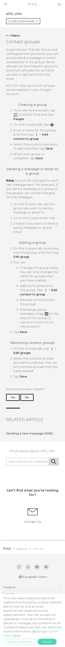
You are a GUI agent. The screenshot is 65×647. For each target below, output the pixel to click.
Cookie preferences (20, 641)
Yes (13, 397)
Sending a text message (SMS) (29, 433)
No (27, 397)
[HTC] (32, 4)
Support (21, 548)
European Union (35, 577)
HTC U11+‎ (38, 548)
